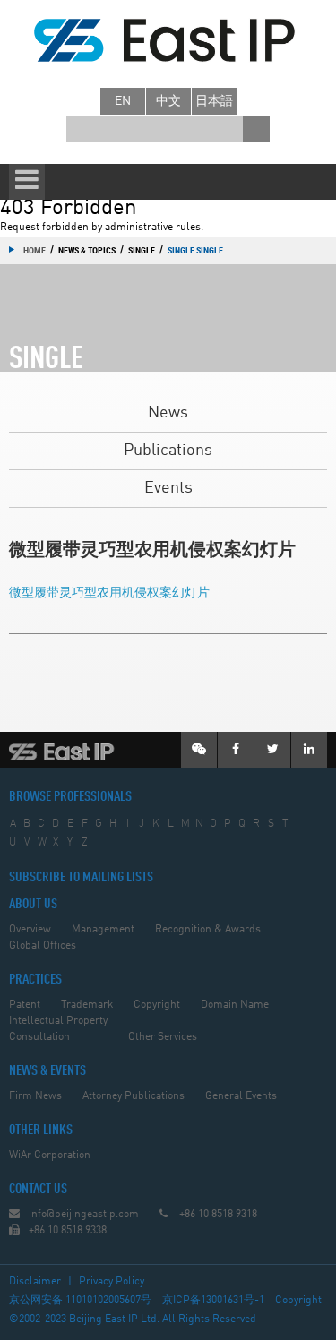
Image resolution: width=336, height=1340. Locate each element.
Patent (24, 1005)
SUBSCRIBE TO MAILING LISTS (81, 878)
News (168, 413)
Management (103, 929)
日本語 (214, 101)
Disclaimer (35, 1281)
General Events (241, 1096)
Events (168, 488)
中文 (168, 101)
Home (34, 250)
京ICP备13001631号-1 (213, 1300)
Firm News (35, 1096)
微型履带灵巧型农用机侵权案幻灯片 (109, 593)
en (123, 101)
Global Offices (42, 946)
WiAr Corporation (49, 1155)
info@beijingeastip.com (84, 1214)
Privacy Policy (111, 1281)
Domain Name (235, 1005)
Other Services (162, 1037)
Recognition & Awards (208, 929)
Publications (168, 450)
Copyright (157, 1005)
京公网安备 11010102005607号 (80, 1300)
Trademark (87, 1005)
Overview (30, 929)
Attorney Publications (133, 1096)
